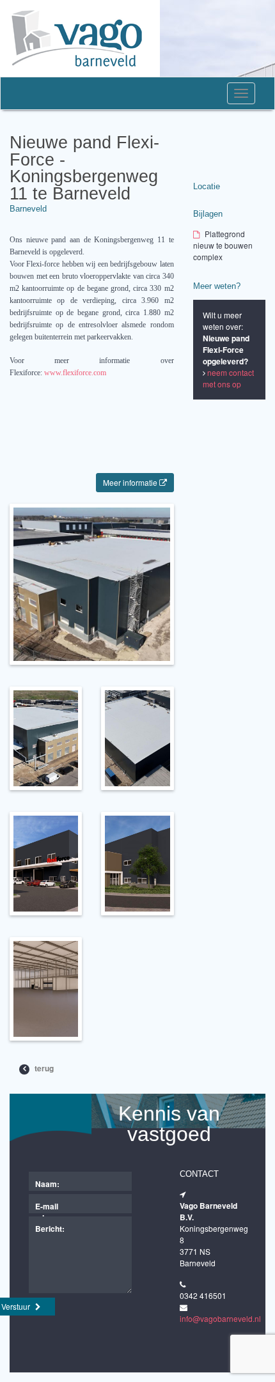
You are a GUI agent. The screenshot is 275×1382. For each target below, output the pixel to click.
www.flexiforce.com (75, 372)
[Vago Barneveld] (80, 38)
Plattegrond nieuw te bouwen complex (223, 245)
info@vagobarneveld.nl (220, 1318)
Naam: (47, 1184)
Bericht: (50, 1228)
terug (43, 1068)
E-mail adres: (47, 1206)
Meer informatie (131, 482)
